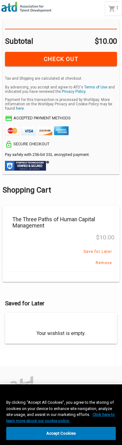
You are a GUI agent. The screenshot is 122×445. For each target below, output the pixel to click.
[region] (61, 414)
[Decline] (31, 360)
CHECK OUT (61, 59)
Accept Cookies (61, 433)
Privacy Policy (73, 91)
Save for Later (98, 251)
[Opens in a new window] (19, 379)
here (20, 108)
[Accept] (10, 360)
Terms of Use (95, 87)
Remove (104, 263)
